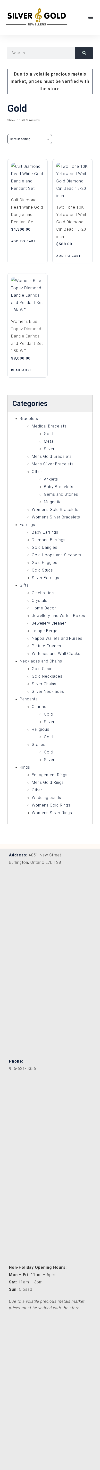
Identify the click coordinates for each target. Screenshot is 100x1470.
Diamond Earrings (49, 540)
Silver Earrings (45, 577)
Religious (40, 729)
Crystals (39, 600)
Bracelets (29, 418)
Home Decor (44, 608)
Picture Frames (46, 646)
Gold (48, 433)
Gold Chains (43, 668)
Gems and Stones (61, 494)
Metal (49, 441)
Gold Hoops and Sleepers (56, 555)
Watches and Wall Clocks (56, 653)
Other (37, 471)
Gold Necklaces (47, 676)
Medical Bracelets (49, 426)
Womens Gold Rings (51, 805)
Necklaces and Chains (41, 661)
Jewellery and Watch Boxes (58, 615)
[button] (91, 17)
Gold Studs (42, 570)
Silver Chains (44, 684)
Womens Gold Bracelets (55, 509)
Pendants (29, 699)
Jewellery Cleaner (49, 623)
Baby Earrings (45, 532)
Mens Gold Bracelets (52, 456)
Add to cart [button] (23, 241)
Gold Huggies (44, 562)
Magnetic (53, 502)
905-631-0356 (22, 1068)
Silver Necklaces (48, 691)
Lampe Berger (45, 630)
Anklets (51, 479)
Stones (38, 744)
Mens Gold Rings (48, 782)
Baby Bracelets (58, 486)
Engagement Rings (49, 775)
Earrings (27, 524)
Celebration (43, 593)
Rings (25, 767)
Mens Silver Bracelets (53, 464)
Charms (39, 706)
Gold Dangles (44, 547)
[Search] (84, 53)
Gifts (24, 585)
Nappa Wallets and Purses (57, 638)
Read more (21, 370)
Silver (49, 449)
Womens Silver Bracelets (56, 517)
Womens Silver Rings (52, 812)
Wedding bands (46, 797)
